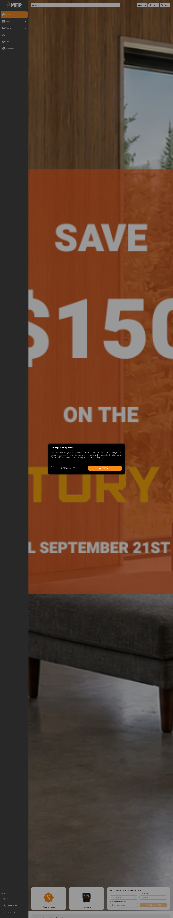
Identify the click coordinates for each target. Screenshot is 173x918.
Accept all (105, 468)
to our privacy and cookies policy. (85, 457)
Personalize (68, 468)
